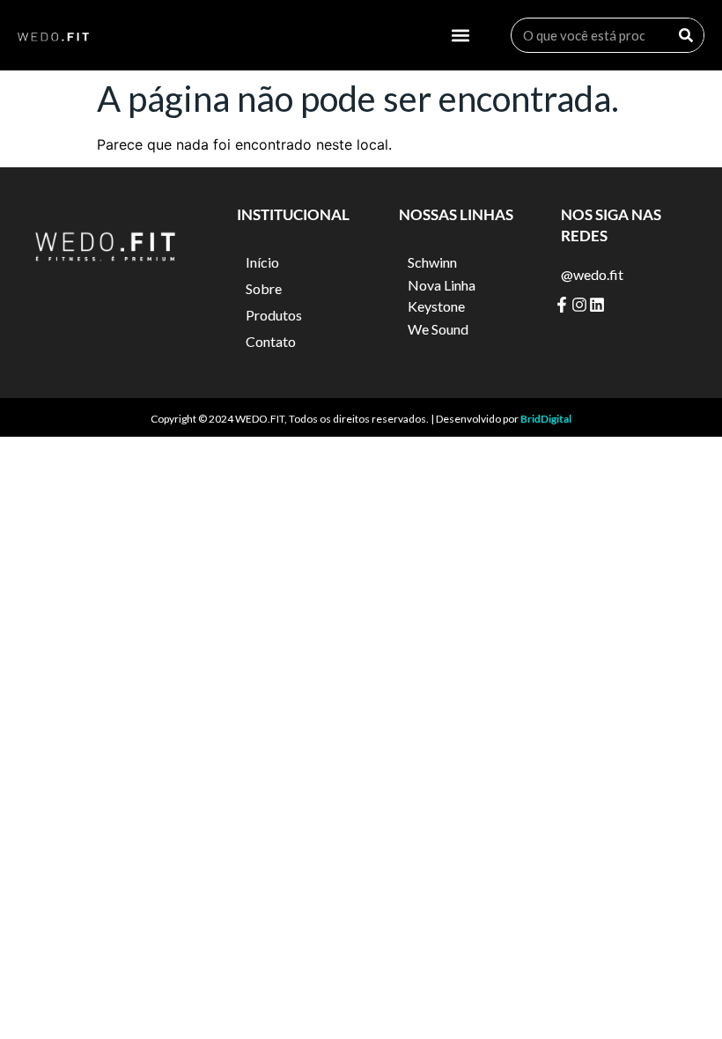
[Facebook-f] (562, 305)
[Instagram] (579, 305)
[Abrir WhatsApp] (678, 994)
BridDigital (545, 418)
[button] (460, 35)
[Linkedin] (597, 305)
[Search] (686, 35)
